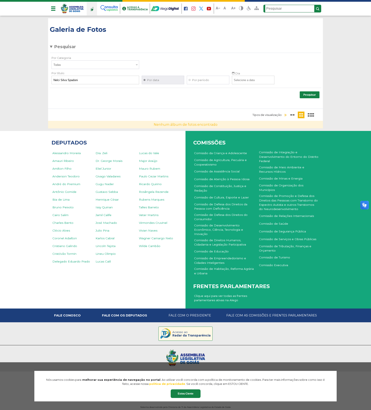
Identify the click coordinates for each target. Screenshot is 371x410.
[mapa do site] (257, 8)
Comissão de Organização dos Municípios (281, 187)
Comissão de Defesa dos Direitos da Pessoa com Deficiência (220, 206)
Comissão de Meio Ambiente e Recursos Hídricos (281, 169)
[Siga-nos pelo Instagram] (193, 9)
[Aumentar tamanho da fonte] (233, 8)
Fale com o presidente (190, 315)
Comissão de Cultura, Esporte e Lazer (221, 197)
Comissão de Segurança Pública (282, 231)
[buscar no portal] (317, 9)
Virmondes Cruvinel (153, 222)
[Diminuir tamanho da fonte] (218, 8)
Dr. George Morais (109, 161)
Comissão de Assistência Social (217, 171)
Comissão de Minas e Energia (281, 178)
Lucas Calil (103, 261)
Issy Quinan (104, 207)
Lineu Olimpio (106, 253)
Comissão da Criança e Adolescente (220, 153)
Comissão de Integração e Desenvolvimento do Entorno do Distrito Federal (288, 156)
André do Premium (66, 184)
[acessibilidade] (249, 8)
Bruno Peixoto (63, 207)
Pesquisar (65, 46)
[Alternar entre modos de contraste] (241, 8)
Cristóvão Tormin (64, 253)
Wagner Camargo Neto (156, 238)
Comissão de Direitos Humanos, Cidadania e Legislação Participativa (220, 242)
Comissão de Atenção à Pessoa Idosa (221, 179)
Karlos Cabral (105, 238)
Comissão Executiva (273, 265)
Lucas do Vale (149, 153)
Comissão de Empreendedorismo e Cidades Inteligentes (220, 260)
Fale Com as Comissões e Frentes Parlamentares (271, 315)
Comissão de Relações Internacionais (286, 216)
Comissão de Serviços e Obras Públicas (287, 239)
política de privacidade (167, 383)
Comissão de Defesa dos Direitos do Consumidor (221, 217)
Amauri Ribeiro (63, 161)
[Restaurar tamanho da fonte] (226, 8)
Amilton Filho (61, 168)
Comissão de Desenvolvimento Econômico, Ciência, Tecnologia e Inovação (218, 230)
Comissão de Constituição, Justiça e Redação (220, 188)
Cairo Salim (60, 215)
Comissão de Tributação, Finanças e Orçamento (285, 248)
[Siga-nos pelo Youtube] (209, 9)
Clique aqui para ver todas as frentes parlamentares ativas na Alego (220, 298)
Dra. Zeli (101, 153)
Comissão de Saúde (273, 223)
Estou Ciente (185, 393)
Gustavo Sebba (107, 191)
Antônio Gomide (64, 191)
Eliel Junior (103, 168)
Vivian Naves (148, 230)
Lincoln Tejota (106, 246)
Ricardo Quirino (150, 184)
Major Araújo (148, 161)
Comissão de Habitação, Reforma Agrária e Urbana (224, 271)
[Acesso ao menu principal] (53, 8)
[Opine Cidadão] (92, 9)
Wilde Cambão (149, 246)
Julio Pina (102, 230)
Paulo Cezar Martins (153, 176)
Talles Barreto (149, 207)
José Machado (106, 222)
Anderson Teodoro (66, 176)
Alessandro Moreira (66, 153)
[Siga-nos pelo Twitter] (201, 9)
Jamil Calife (103, 215)
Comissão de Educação (211, 251)
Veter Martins (148, 215)
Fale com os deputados (124, 315)
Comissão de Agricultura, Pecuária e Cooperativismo (220, 162)
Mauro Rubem (149, 168)
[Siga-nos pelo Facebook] (186, 9)
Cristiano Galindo (64, 246)
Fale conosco (67, 315)
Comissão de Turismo (274, 257)
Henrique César (107, 199)
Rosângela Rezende (154, 191)
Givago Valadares (108, 176)
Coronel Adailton (64, 238)
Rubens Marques (151, 199)
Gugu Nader (105, 184)
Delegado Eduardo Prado (71, 261)
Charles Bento (62, 222)
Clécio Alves (61, 230)
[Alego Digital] (166, 8)
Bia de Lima (61, 199)
